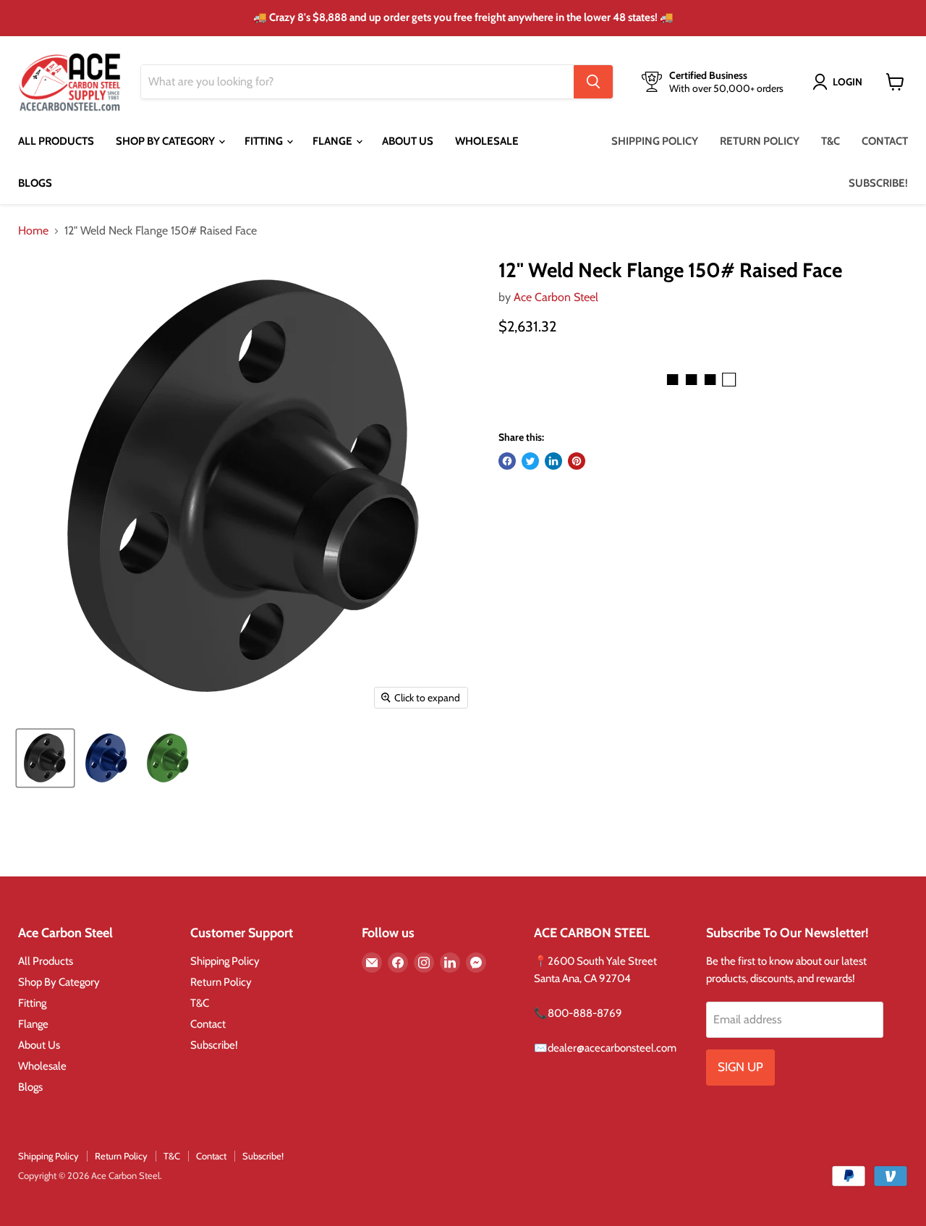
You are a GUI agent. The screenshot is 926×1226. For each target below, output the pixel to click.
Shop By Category (166, 141)
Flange (333, 141)
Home (33, 230)
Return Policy (759, 141)
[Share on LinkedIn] (553, 461)
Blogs (35, 183)
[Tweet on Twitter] (530, 461)
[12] (106, 758)
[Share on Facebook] (507, 461)
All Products (56, 141)
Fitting (265, 141)
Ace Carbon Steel (556, 297)
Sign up (740, 1067)
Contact (885, 141)
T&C (830, 141)
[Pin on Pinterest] (576, 461)
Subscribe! (878, 183)
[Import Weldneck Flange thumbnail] (45, 758)
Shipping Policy (654, 141)
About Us (407, 141)
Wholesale (487, 141)
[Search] (593, 81)
